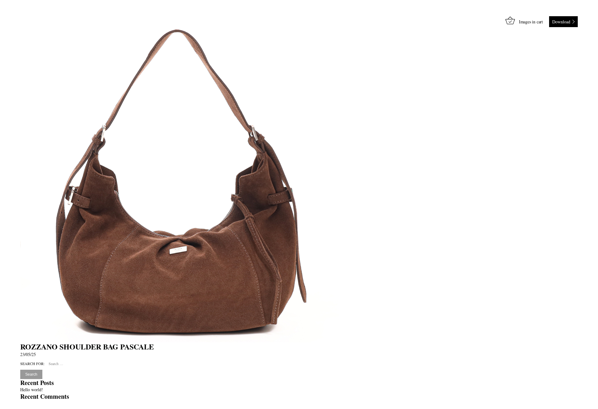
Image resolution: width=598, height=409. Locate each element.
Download (561, 22)
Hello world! (31, 389)
